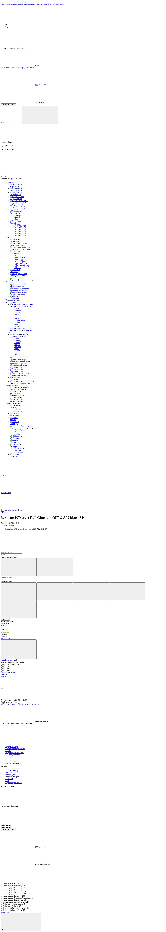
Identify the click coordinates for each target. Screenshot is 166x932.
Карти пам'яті (19, 448)
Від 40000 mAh (20, 233)
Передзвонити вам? (8, 104)
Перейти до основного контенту (13, 2)
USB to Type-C (20, 260)
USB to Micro (19, 257)
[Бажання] (83, 38)
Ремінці (17, 434)
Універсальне (19, 320)
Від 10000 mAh (20, 227)
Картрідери (18, 452)
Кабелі (8, 237)
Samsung (17, 215)
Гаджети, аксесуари (13, 403)
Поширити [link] (5, 666)
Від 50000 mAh (20, 235)
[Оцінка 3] (91, 591)
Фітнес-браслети (20, 430)
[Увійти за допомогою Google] (55, 567)
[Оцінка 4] (127, 591)
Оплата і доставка (14, 4)
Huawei (17, 314)
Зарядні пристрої (11, 182)
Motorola (17, 326)
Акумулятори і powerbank (15, 209)
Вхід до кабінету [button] (11, 771)
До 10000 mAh (20, 225)
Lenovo (17, 353)
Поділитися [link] (5, 668)
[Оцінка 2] (55, 591)
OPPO (16, 324)
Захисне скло (10, 302)
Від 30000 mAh (20, 231)
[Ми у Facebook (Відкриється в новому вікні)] (18, 21)
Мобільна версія (41, 721)
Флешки (17, 450)
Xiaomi (17, 217)
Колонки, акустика (12, 300)
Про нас (4, 4)
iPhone (16, 308)
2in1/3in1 (17, 268)
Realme (17, 322)
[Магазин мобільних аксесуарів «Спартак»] (12, 698)
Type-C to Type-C (21, 264)
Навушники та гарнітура (14, 282)
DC (15, 255)
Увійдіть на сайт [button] (7, 660)
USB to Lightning (20, 262)
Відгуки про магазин (56, 4)
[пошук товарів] (40, 115)
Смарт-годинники (21, 432)
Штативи (18, 410)
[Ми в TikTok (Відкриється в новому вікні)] (86, 21)
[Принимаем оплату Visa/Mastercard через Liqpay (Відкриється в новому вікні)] (20, 704)
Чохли (7, 332)
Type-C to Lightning (21, 266)
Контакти (41, 4)
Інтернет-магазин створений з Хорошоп (16, 723)
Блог (46, 4)
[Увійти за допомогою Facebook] (19, 567)
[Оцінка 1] (19, 591)
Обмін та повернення (29, 4)
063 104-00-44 (40, 85)
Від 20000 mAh (20, 229)
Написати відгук (7, 525)
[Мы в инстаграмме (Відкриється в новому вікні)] (52, 21)
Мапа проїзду (6, 912)
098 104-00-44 (40, 102)
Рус (6, 27)
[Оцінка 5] (19, 609)
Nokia (16, 219)
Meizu (16, 316)
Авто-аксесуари (11, 385)
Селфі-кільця (19, 412)
